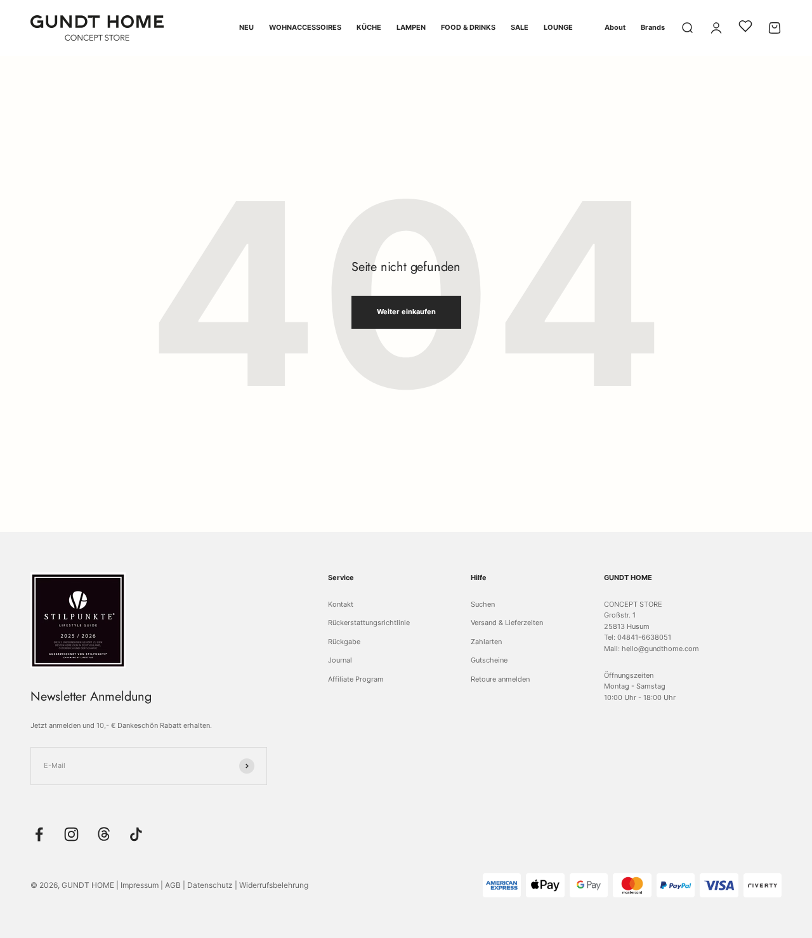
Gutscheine (489, 660)
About (615, 27)
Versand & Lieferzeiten (507, 622)
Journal (340, 660)
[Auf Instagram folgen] (71, 834)
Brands (653, 27)
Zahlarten (486, 641)
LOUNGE (558, 27)
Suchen (483, 604)
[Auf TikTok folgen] (136, 834)
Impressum (140, 885)
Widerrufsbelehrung (273, 885)
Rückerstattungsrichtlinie (369, 622)
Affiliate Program (356, 679)
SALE (519, 27)
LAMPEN (411, 27)
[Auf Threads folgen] (103, 834)
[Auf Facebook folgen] (39, 834)
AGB (173, 885)
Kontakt (340, 604)
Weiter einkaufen (406, 311)
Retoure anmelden (500, 679)
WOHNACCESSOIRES (305, 27)
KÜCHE (369, 27)
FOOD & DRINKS (468, 27)
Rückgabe (344, 641)
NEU (246, 27)
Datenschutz (210, 885)
